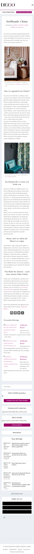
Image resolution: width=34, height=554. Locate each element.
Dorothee (18, 84)
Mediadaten (13, 549)
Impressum (26, 549)
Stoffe (26, 25)
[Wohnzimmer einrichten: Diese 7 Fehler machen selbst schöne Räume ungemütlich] (7, 446)
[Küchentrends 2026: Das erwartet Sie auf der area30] (7, 455)
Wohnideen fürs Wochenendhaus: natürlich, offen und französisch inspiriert (21, 484)
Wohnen (20, 27)
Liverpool (9, 176)
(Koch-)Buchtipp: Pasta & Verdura (19, 464)
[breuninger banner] (17, 493)
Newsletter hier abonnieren (24, 12)
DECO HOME (18, 25)
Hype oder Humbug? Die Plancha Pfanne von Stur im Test (21, 474)
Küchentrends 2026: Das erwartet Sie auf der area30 (19, 454)
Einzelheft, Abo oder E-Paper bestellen (17, 400)
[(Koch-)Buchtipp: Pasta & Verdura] (7, 465)
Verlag (20, 549)
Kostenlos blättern (17, 425)
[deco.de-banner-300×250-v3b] (17, 518)
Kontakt (5, 549)
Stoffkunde (14, 27)
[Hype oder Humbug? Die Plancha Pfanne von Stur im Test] (7, 475)
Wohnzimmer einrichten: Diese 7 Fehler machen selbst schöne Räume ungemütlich (21, 445)
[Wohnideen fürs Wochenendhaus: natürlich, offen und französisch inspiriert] (7, 485)
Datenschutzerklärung (17, 552)
